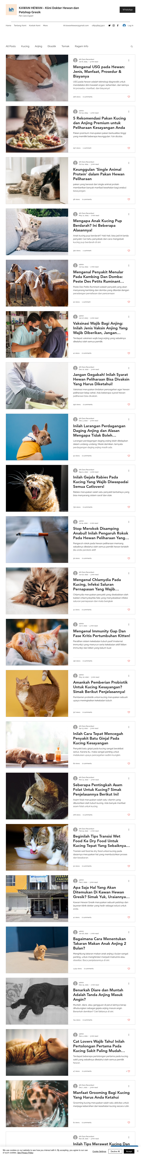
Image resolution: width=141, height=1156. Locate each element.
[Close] (137, 1151)
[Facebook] (117, 25)
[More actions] (129, 60)
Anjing (38, 46)
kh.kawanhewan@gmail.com (76, 25)
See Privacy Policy (25, 1152)
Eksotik (52, 46)
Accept (129, 1151)
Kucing (25, 46)
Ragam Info (81, 46)
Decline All (115, 1151)
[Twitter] (109, 25)
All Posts (11, 46)
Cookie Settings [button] (99, 1151)
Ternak (65, 46)
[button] (131, 46)
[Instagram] (113, 25)
